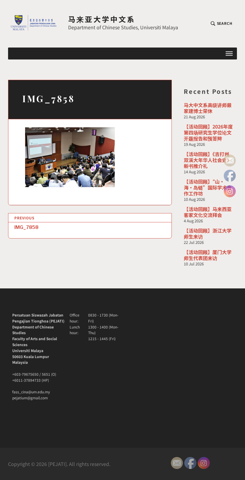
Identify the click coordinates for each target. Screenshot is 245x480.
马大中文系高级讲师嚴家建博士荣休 (208, 107)
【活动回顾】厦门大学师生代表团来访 (208, 255)
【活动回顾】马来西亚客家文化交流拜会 (208, 211)
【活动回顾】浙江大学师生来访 (208, 233)
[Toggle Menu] (229, 53)
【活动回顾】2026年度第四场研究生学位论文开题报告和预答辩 (208, 132)
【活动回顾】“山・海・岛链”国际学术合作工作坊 (208, 187)
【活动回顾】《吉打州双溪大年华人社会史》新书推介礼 (208, 159)
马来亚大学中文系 (102, 19)
